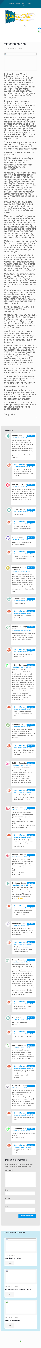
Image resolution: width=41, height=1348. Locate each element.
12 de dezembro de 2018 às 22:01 (22, 667)
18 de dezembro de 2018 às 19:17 (23, 837)
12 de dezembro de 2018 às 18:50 (22, 437)
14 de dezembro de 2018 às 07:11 (22, 1019)
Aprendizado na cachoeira (13, 1258)
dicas (23, 3)
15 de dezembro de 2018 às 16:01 (23, 511)
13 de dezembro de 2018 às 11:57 (22, 885)
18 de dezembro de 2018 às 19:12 (23, 613)
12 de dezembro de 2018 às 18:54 (22, 486)
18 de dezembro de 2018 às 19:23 (23, 1115)
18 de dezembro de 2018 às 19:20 (23, 1004)
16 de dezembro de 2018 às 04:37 (22, 1047)
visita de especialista (20, 6)
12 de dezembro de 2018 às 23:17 (22, 727)
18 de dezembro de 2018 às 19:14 (23, 747)
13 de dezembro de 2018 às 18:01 (22, 925)
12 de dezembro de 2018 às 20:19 (22, 571)
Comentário (9, 1170)
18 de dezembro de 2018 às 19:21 (23, 1068)
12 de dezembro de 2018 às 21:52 (22, 631)
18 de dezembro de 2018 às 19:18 (23, 944)
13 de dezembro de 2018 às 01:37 (22, 810)
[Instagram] (22, 1345)
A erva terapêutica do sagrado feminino (18, 1289)
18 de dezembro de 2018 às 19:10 (23, 524)
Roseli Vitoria (19, 465)
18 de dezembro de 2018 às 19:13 (23, 709)
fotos (29, 3)
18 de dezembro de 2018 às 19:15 (23, 792)
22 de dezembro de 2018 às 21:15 (22, 1130)
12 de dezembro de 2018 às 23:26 (22, 765)
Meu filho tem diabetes (12, 1320)
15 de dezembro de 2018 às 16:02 (23, 601)
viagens (11, 3)
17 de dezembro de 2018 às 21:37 (23, 467)
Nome (7, 1190)
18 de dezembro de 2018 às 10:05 (22, 1088)
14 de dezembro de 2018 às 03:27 (22, 962)
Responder (31, 435)
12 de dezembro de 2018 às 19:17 (22, 539)
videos (18, 3)
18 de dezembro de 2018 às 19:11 (23, 554)
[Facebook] (19, 1345)
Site (6, 1206)
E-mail (8, 1198)
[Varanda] (20, 17)
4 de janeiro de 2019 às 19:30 (22, 1147)
